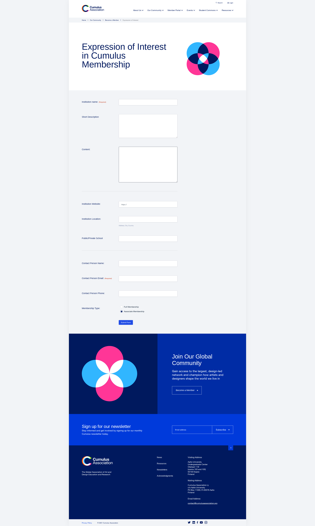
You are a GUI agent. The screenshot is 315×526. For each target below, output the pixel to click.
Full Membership (131, 307)
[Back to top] (230, 447)
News (159, 457)
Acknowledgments (165, 476)
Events (190, 10)
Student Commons (207, 10)
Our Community (154, 10)
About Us (137, 10)
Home (84, 20)
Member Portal (174, 10)
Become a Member (112, 20)
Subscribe (221, 429)
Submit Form (126, 322)
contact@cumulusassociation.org (202, 503)
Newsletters (162, 470)
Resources (226, 10)
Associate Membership (134, 311)
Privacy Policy (87, 523)
